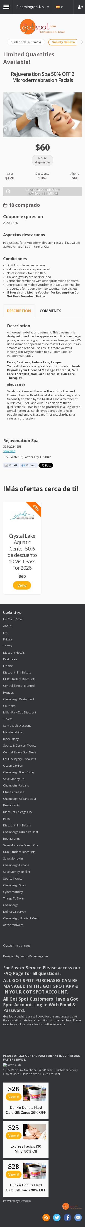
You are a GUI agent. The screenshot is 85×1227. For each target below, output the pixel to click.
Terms (7, 646)
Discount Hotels (14, 653)
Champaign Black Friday (18, 772)
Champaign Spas (14, 885)
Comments (50, 310)
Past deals (10, 659)
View (22, 585)
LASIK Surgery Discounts (19, 759)
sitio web (9, 451)
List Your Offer (12, 619)
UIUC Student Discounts (19, 679)
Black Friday (11, 739)
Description (19, 310)
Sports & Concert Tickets (19, 746)
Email (13, 465)
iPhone (8, 666)
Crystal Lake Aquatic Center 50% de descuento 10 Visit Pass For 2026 (22, 551)
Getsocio (25, 1201)
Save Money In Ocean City (20, 845)
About (7, 626)
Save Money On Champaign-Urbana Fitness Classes (16, 785)
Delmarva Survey (14, 912)
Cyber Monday (13, 892)
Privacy (7, 639)
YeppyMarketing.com (34, 956)
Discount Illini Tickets (17, 672)
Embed (30, 465)
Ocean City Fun (13, 766)
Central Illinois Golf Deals (20, 752)
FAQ (6, 633)
